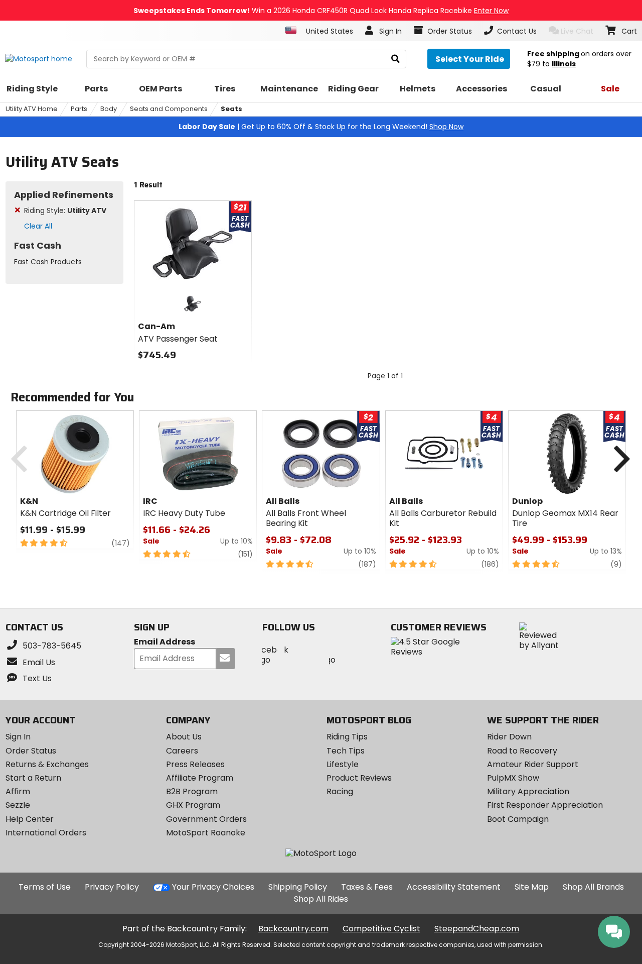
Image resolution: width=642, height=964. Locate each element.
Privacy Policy (112, 887)
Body (108, 109)
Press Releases (195, 764)
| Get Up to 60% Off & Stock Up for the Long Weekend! (321, 127)
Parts (79, 109)
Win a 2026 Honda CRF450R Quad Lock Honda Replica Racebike (321, 11)
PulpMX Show (513, 778)
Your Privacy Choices (213, 887)
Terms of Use (45, 887)
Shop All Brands (593, 887)
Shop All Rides (321, 899)
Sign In (18, 736)
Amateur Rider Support (532, 764)
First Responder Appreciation (545, 805)
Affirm (18, 791)
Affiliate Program (199, 778)
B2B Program (192, 791)
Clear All (38, 226)
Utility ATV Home (32, 109)
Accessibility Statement (454, 887)
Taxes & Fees (367, 887)
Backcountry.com (293, 928)
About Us (184, 736)
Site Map (532, 887)
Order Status (31, 751)
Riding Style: (65, 210)
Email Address (164, 642)
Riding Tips (347, 736)
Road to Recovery (522, 751)
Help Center (30, 819)
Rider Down (509, 736)
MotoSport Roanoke (205, 832)
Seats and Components (169, 109)
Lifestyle (343, 764)
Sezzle (18, 805)
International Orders (46, 832)
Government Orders (206, 819)
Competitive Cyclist (381, 928)
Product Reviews (359, 778)
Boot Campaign (518, 819)
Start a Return (33, 778)
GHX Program (193, 805)
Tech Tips (346, 751)
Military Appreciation (528, 791)
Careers (182, 751)
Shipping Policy (297, 887)
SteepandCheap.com (476, 928)
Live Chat (577, 31)
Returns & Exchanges (47, 764)
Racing (340, 791)
